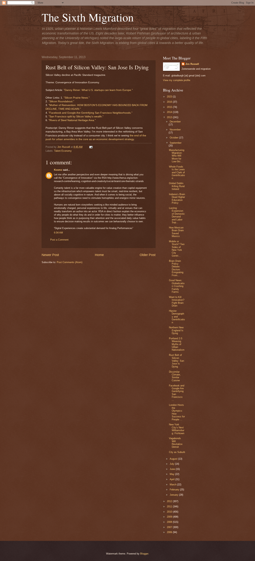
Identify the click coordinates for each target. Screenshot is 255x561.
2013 (170, 117)
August (174, 458)
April (172, 479)
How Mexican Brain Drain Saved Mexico (176, 232)
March (173, 484)
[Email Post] (90, 147)
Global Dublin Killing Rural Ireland (177, 186)
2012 (170, 501)
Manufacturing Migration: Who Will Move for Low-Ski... (176, 156)
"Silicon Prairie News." (77, 97)
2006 (170, 532)
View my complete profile (176, 80)
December (175, 121)
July (172, 463)
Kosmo (58, 169)
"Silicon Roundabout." (61, 101)
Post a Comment (59, 239)
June (173, 469)
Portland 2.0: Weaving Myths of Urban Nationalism (176, 344)
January (174, 494)
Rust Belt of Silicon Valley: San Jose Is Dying (176, 361)
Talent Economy (63, 150)
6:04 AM (58, 232)
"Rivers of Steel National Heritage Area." (72, 120)
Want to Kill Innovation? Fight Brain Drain (176, 301)
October (174, 137)
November (175, 129)
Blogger (144, 553)
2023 (170, 96)
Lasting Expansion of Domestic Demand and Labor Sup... (177, 215)
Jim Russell (192, 64)
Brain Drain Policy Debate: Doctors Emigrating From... (176, 268)
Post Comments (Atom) (69, 262)
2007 (170, 527)
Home (99, 255)
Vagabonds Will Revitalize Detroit (175, 442)
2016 (170, 101)
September (175, 142)
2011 (170, 506)
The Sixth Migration (88, 17)
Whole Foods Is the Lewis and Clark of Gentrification (177, 172)
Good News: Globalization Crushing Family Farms (176, 286)
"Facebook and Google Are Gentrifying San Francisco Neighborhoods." (90, 112)
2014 (170, 112)
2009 (170, 516)
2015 (170, 107)
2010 (170, 511)
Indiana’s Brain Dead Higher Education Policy (177, 198)
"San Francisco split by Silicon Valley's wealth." (75, 116)
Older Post (148, 255)
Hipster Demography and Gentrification (177, 316)
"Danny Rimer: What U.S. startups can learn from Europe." (98, 90)
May (172, 474)
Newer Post (50, 255)
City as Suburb (177, 452)
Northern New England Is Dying (176, 330)
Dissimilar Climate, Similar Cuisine (175, 376)
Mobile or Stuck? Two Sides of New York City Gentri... (176, 248)
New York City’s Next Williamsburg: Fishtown (176, 428)
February (175, 489)
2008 (170, 522)
